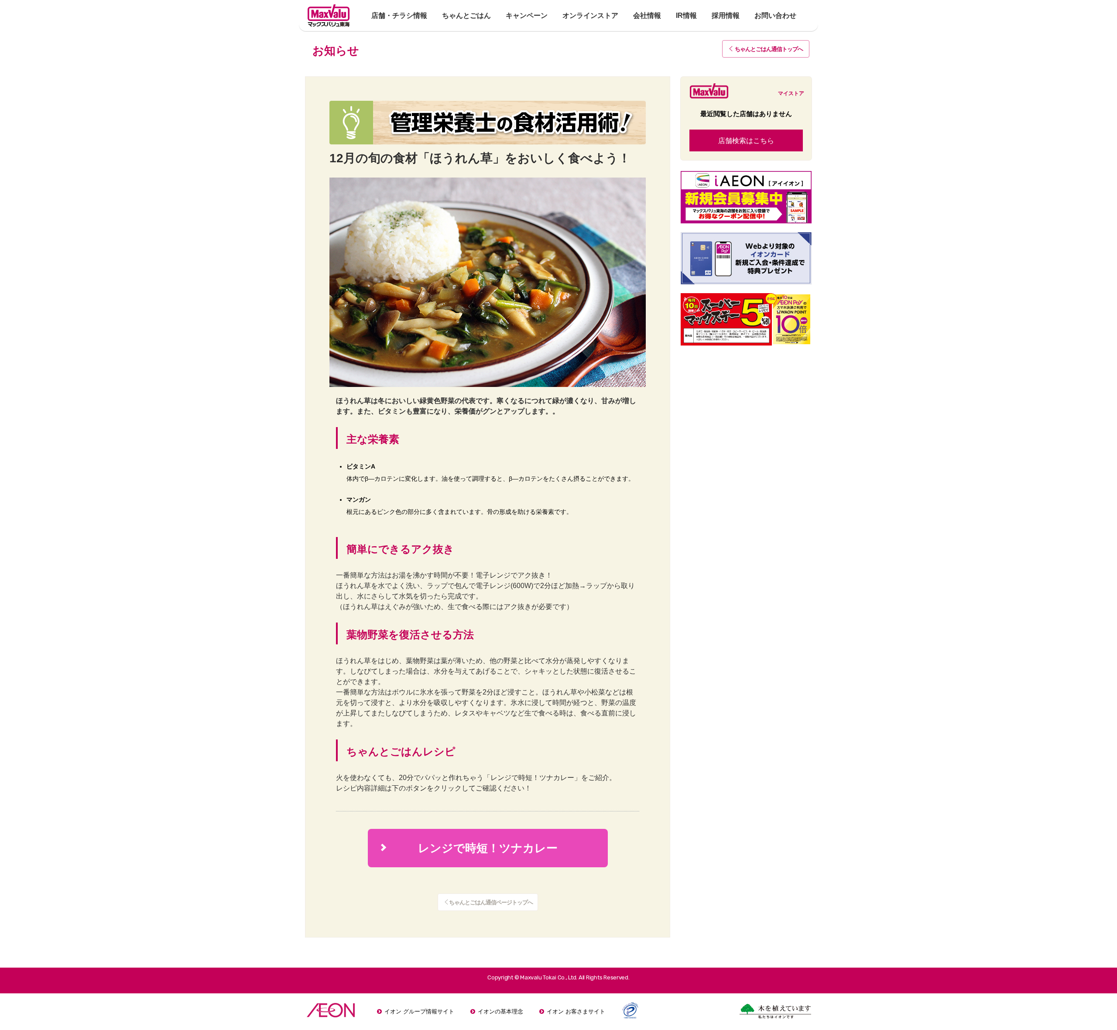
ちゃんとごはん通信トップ (769, 49)
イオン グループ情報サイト (419, 1011)
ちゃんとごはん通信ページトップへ (491, 902)
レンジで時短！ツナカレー (469, 848)
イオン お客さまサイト (576, 1011)
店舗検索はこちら (746, 140)
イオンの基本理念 (500, 1011)
